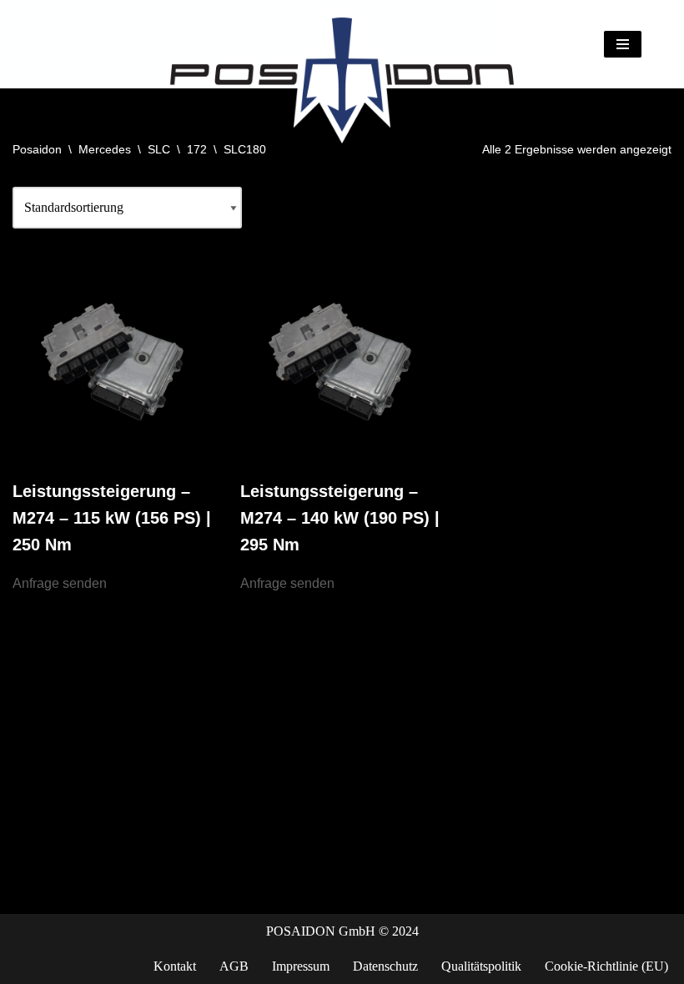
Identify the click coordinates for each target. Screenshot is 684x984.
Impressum (300, 966)
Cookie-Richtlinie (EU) (606, 966)
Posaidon (37, 149)
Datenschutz (385, 966)
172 (197, 149)
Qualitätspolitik (481, 966)
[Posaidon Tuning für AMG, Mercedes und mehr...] (342, 44)
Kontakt (174, 966)
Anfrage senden (60, 583)
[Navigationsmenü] (622, 44)
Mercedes (104, 149)
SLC (159, 149)
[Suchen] (657, 44)
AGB (234, 966)
